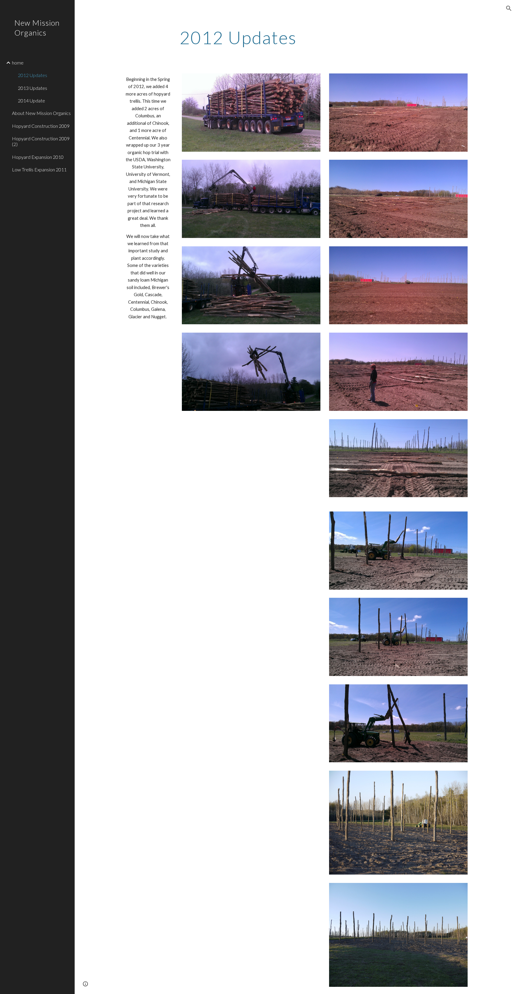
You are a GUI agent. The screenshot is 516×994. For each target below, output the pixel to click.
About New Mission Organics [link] (41, 113)
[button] (509, 8)
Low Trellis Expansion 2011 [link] (39, 169)
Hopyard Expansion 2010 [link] (38, 157)
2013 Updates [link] (32, 88)
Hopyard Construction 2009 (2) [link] (41, 141)
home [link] (18, 62)
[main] (238, 37)
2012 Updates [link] (32, 75)
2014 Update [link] (31, 100)
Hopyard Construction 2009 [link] (41, 126)
